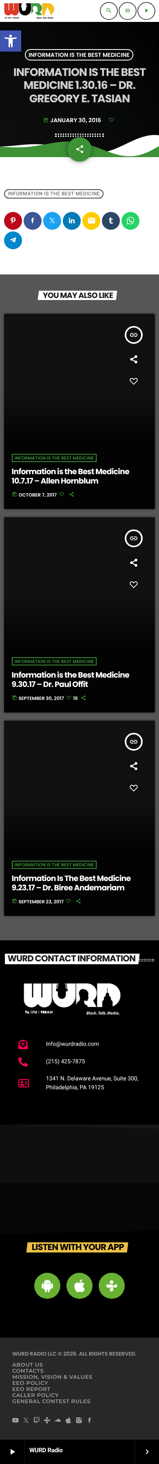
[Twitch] (36, 1421)
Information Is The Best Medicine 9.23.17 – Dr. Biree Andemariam (71, 883)
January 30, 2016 (72, 120)
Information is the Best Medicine (79, 55)
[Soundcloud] (58, 1421)
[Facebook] (89, 1421)
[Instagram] (79, 1421)
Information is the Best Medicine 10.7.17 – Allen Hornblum (71, 476)
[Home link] (29, 11)
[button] (10, 41)
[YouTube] (15, 1421)
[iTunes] (68, 1421)
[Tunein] (47, 1421)
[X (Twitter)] (26, 1421)
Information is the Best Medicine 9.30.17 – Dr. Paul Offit (71, 679)
